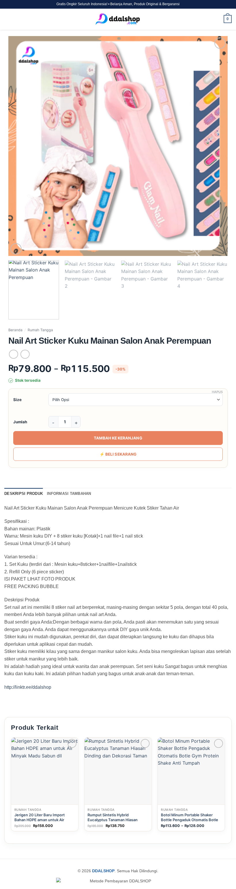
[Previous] (20, 146)
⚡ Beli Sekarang (118, 454)
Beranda (15, 330)
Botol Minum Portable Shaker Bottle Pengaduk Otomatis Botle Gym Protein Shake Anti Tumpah (189, 820)
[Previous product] (24, 354)
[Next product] (13, 354)
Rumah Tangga (40, 330)
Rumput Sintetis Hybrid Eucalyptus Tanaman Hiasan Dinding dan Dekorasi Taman (112, 820)
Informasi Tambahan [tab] (69, 493)
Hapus (217, 392)
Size (17, 399)
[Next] (216, 146)
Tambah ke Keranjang (118, 438)
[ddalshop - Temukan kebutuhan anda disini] (118, 19)
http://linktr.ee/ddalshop (27, 687)
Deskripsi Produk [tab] (23, 493)
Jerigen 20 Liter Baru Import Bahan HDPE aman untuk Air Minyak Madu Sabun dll (39, 820)
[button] (7, 19)
